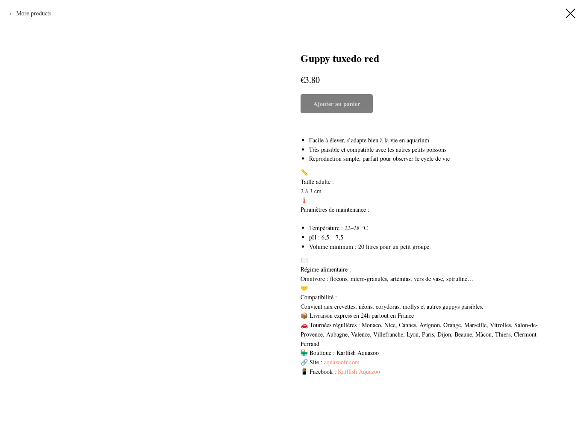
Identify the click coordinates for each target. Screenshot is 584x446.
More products (33, 13)
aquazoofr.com (342, 362)
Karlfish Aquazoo (359, 371)
